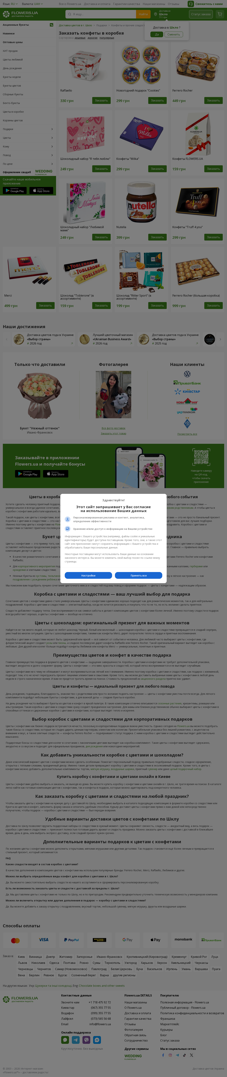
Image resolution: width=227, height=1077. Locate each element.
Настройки (88, 575)
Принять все (139, 575)
